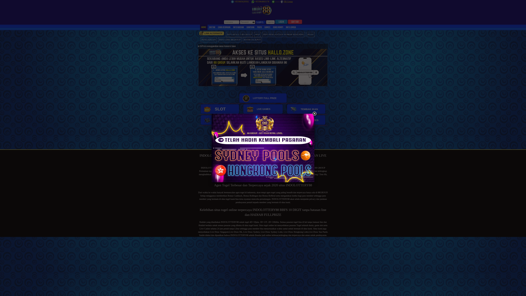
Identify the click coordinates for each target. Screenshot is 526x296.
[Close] (314, 113)
